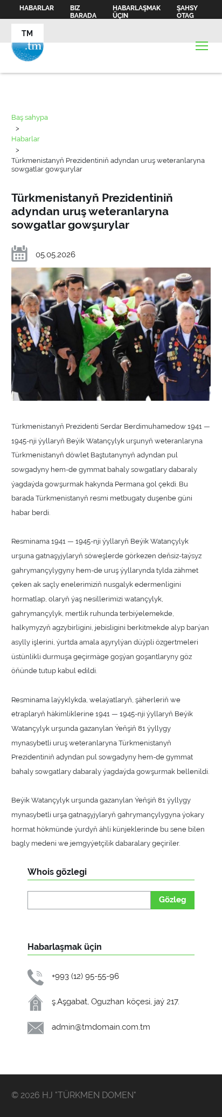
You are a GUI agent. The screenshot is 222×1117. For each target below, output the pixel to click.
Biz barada (83, 11)
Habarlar (36, 8)
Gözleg (172, 899)
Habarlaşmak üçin (137, 11)
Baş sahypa (29, 117)
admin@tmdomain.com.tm (101, 1026)
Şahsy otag (187, 11)
